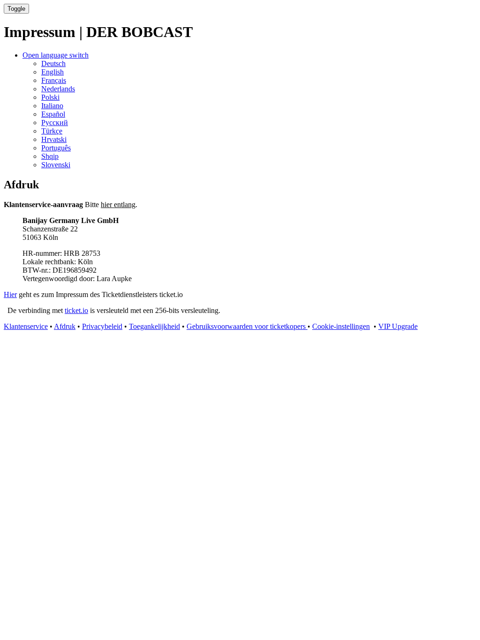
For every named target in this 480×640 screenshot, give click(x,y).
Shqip (50, 156)
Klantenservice (26, 326)
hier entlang (118, 204)
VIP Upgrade (398, 326)
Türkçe (51, 131)
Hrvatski (54, 139)
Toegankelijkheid (154, 326)
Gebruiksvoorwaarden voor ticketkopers (247, 326)
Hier (10, 294)
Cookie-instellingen (341, 326)
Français (53, 80)
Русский (54, 123)
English (52, 72)
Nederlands (58, 89)
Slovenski (55, 165)
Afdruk (64, 326)
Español (53, 114)
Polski (50, 97)
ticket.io (76, 310)
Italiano (52, 106)
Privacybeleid (102, 326)
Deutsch (53, 63)
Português (56, 148)
